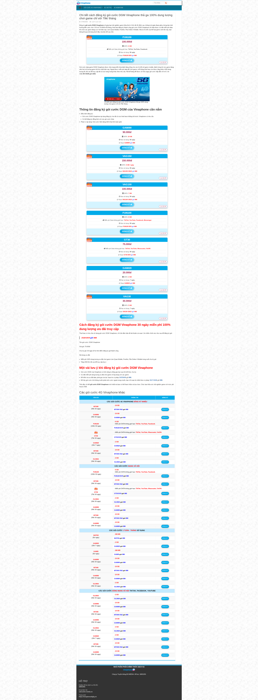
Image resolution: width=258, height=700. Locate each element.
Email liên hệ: (86, 691)
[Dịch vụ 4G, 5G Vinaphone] (83, 2)
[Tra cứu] (166, 3)
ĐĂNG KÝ (126, 60)
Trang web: (88, 695)
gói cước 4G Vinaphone (102, 392)
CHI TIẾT (162, 62)
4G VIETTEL (108, 7)
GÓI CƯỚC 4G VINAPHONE (92, 7)
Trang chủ (80, 7)
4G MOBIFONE (118, 7)
